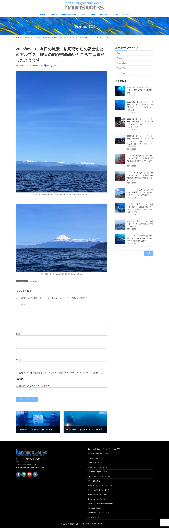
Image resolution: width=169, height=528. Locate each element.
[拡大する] (104, 74)
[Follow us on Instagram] (35, 474)
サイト (19, 359)
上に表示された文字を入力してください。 (34, 385)
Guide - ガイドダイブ (95, 463)
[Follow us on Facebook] (18, 474)
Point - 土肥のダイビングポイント (99, 476)
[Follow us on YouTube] (29, 474)
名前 (18, 333)
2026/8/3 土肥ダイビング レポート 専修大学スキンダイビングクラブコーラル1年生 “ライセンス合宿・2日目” (140, 123)
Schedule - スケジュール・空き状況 (100, 485)
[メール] (23, 474)
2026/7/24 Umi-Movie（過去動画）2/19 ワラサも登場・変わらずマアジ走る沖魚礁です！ (139, 238)
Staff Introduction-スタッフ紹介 (98, 454)
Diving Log (121, 58)
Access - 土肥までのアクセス (97, 494)
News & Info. (122, 63)
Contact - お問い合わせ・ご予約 (98, 490)
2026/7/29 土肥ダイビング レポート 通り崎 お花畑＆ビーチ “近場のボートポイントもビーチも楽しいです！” (140, 208)
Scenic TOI (33, 281)
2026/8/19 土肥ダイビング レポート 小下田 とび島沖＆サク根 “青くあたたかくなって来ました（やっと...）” (141, 106)
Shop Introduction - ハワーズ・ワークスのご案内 (104, 449)
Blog (118, 53)
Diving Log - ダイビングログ (97, 499)
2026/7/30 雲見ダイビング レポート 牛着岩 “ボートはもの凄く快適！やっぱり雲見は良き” (140, 192)
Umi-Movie (121, 73)
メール (19, 346)
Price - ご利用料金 (94, 481)
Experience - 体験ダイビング (97, 472)
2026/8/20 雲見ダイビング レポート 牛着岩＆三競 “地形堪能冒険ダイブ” (140, 90)
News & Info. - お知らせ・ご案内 (98, 513)
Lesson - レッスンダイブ (96, 458)
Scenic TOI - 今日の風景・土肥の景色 (100, 503)
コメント (20, 304)
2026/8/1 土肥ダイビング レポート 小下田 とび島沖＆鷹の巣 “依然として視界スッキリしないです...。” (141, 159)
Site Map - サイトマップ (96, 517)
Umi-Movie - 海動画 (94, 508)
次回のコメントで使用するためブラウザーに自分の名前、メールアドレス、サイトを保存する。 (61, 372)
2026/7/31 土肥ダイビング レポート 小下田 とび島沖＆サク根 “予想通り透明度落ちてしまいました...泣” (141, 176)
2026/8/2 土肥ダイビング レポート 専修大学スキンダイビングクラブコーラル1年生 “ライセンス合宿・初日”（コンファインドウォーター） (140, 141)
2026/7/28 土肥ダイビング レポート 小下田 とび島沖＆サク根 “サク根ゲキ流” (141, 224)
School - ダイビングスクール (97, 467)
